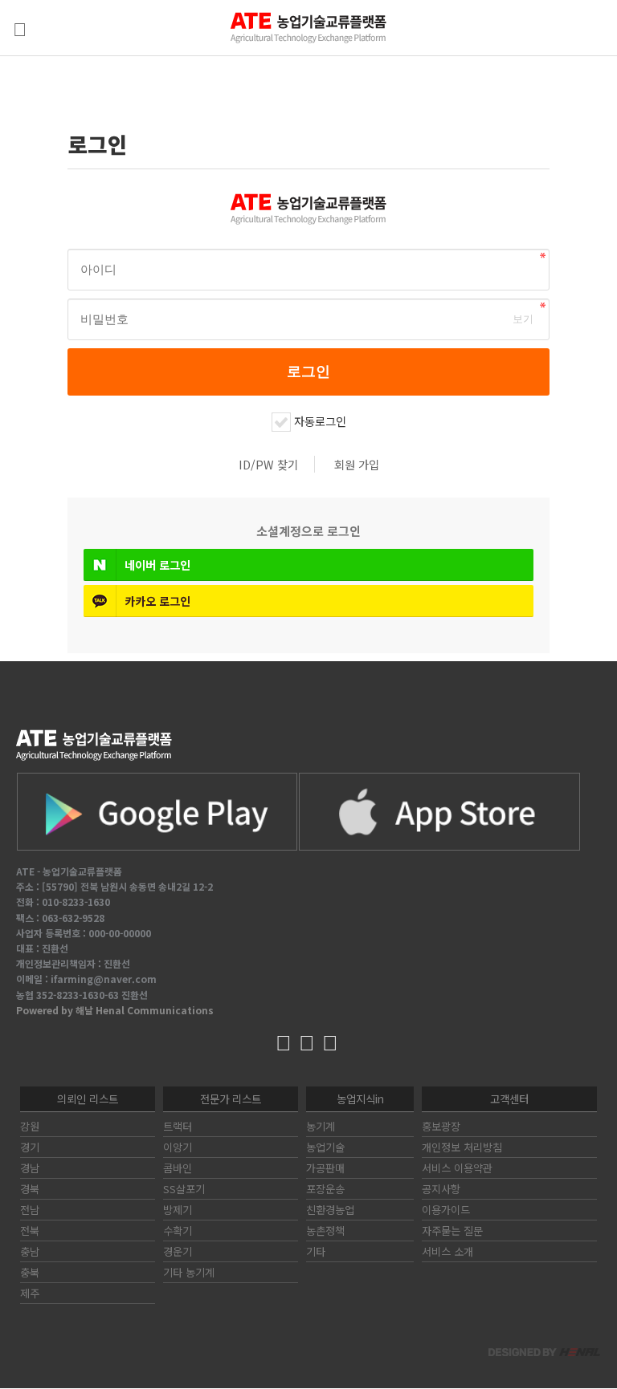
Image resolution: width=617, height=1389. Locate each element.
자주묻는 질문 (452, 1230)
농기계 (320, 1126)
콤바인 (177, 1168)
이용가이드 (446, 1209)
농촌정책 (325, 1230)
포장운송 (325, 1188)
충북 (29, 1272)
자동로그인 (320, 420)
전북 (29, 1230)
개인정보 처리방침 (462, 1147)
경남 (29, 1168)
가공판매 (325, 1168)
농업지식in (360, 1098)
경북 (29, 1188)
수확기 (177, 1230)
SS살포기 (184, 1188)
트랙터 (177, 1126)
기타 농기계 (189, 1272)
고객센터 (509, 1098)
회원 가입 (356, 464)
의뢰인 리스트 (87, 1098)
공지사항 (441, 1188)
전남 (29, 1209)
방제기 (177, 1209)
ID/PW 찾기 (268, 464)
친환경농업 (330, 1209)
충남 (29, 1251)
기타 (315, 1251)
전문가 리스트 (230, 1098)
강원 (29, 1126)
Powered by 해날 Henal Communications (115, 1010)
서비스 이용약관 (457, 1168)
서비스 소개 (447, 1251)
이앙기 (177, 1147)
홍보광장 (441, 1126)
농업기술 (325, 1147)
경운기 (177, 1251)
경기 (29, 1147)
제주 (29, 1293)
